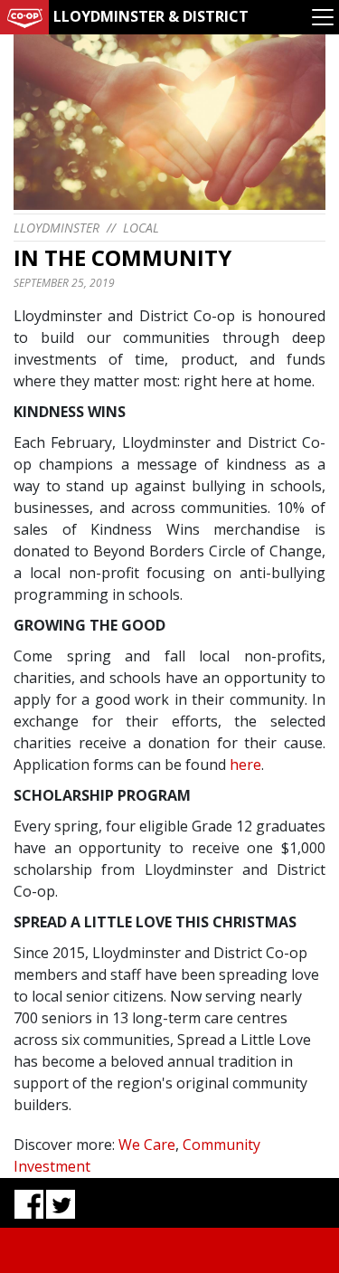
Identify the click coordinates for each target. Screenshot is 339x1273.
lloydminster (56, 227)
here (245, 764)
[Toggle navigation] (322, 17)
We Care (146, 1144)
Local (141, 227)
